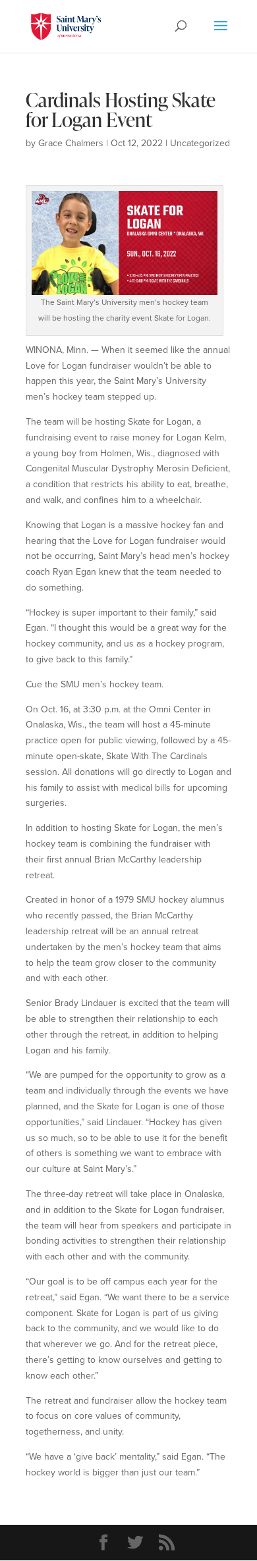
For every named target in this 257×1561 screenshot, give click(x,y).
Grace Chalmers (70, 143)
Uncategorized (200, 143)
